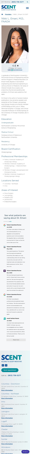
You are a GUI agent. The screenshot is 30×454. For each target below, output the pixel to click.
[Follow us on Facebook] (3, 365)
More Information (7, 390)
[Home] (2, 15)
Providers (8, 14)
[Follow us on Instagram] (6, 365)
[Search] (27, 2)
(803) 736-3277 (18, 2)
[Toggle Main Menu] (27, 8)
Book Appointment (10, 370)
